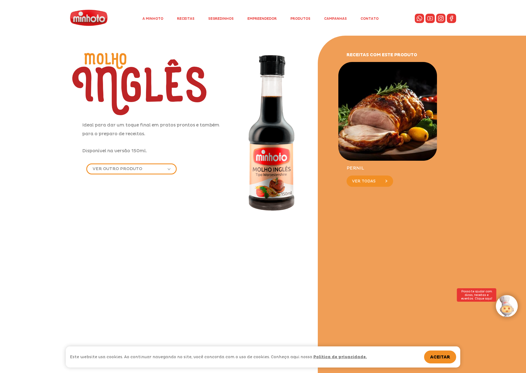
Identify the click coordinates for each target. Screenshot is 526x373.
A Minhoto (152, 19)
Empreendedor (262, 19)
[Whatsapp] (419, 18)
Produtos (300, 19)
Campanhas (335, 19)
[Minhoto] (89, 18)
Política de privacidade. (340, 357)
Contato (370, 19)
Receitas (186, 19)
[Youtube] (430, 18)
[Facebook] (451, 18)
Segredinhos (221, 19)
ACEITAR (440, 357)
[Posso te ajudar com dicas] (507, 306)
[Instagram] (440, 18)
